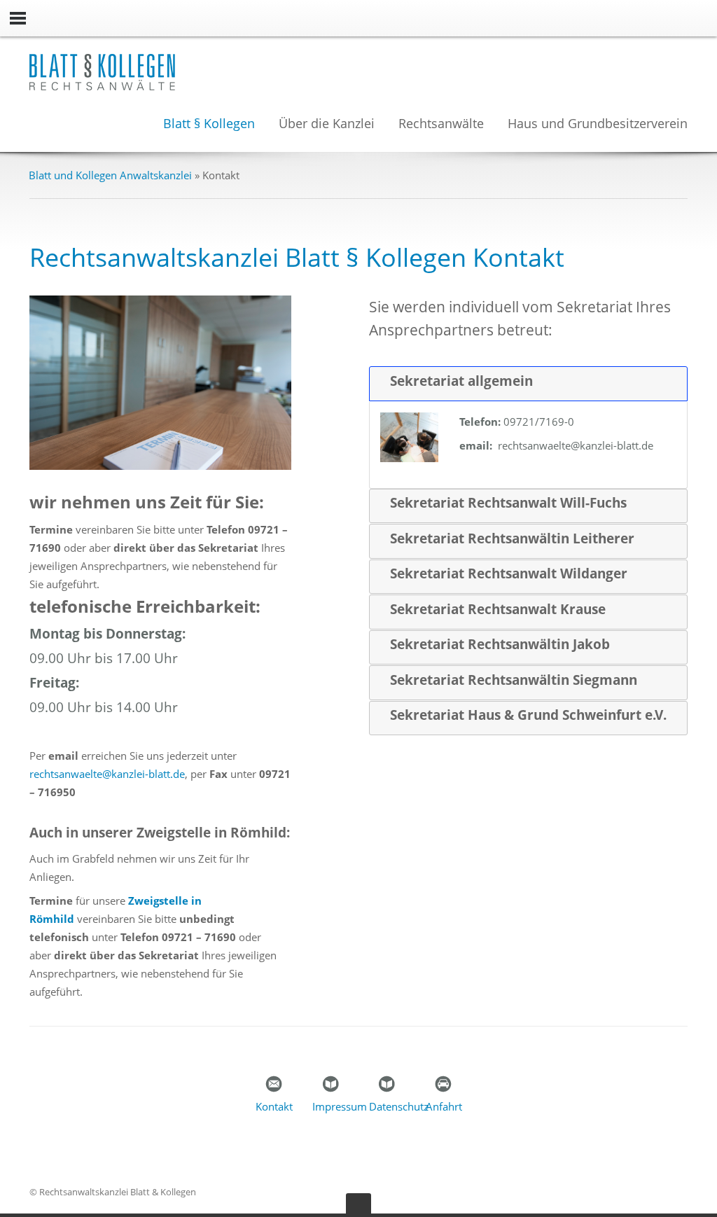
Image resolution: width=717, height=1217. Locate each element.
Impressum (339, 1106)
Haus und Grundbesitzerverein (598, 125)
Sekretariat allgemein (461, 381)
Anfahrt (444, 1106)
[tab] (528, 383)
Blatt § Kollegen (209, 125)
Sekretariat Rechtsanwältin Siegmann (513, 680)
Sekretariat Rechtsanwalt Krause (498, 609)
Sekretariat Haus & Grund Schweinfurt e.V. (528, 715)
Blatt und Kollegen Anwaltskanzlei (110, 175)
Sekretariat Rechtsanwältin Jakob (500, 644)
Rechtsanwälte (441, 125)
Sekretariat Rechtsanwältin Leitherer (512, 538)
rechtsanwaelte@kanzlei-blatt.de (107, 774)
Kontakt (274, 1106)
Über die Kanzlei (327, 125)
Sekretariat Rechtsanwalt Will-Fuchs (508, 503)
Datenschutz (399, 1106)
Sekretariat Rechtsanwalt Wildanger (508, 573)
